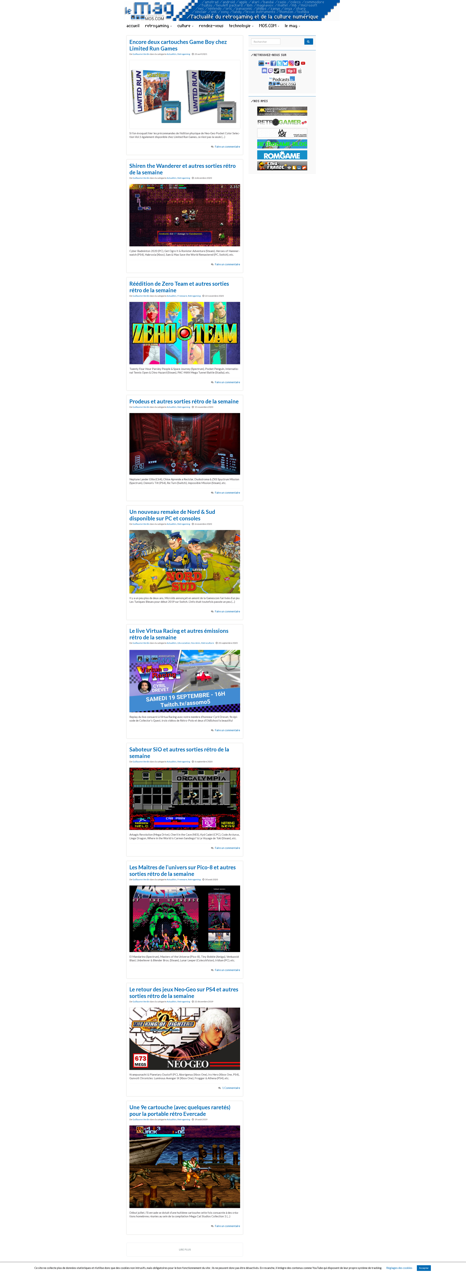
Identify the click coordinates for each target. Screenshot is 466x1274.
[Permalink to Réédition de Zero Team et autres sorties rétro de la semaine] (184, 332)
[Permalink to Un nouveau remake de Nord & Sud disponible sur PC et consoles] (184, 561)
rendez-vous (211, 25)
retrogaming (157, 25)
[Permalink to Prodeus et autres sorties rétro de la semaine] (184, 443)
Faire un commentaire (227, 146)
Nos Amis (195, 643)
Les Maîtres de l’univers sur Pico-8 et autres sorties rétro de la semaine (182, 870)
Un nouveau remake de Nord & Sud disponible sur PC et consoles (172, 514)
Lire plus (185, 1249)
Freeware (182, 295)
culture (184, 25)
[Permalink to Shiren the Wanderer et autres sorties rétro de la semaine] (184, 214)
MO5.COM (268, 25)
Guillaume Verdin (141, 54)
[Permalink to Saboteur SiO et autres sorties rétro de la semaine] (184, 798)
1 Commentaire (231, 1087)
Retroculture (207, 643)
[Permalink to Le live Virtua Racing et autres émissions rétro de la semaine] (184, 680)
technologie (240, 25)
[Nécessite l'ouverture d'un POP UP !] (282, 82)
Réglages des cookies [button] (399, 1267)
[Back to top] (457, 1265)
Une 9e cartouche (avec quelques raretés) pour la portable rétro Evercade (179, 1110)
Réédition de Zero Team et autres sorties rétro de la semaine (179, 286)
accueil (133, 25)
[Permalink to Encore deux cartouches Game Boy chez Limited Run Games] (184, 94)
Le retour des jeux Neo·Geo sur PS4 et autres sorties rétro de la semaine (183, 992)
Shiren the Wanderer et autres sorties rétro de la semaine (182, 168)
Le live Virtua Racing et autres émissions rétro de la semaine (178, 633)
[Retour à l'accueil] (233, 10)
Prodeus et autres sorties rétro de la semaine (184, 401)
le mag (292, 25)
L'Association (183, 643)
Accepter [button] (424, 1268)
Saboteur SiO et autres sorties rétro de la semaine (179, 752)
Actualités (172, 54)
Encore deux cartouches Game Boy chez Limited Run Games (178, 45)
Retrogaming (183, 54)
